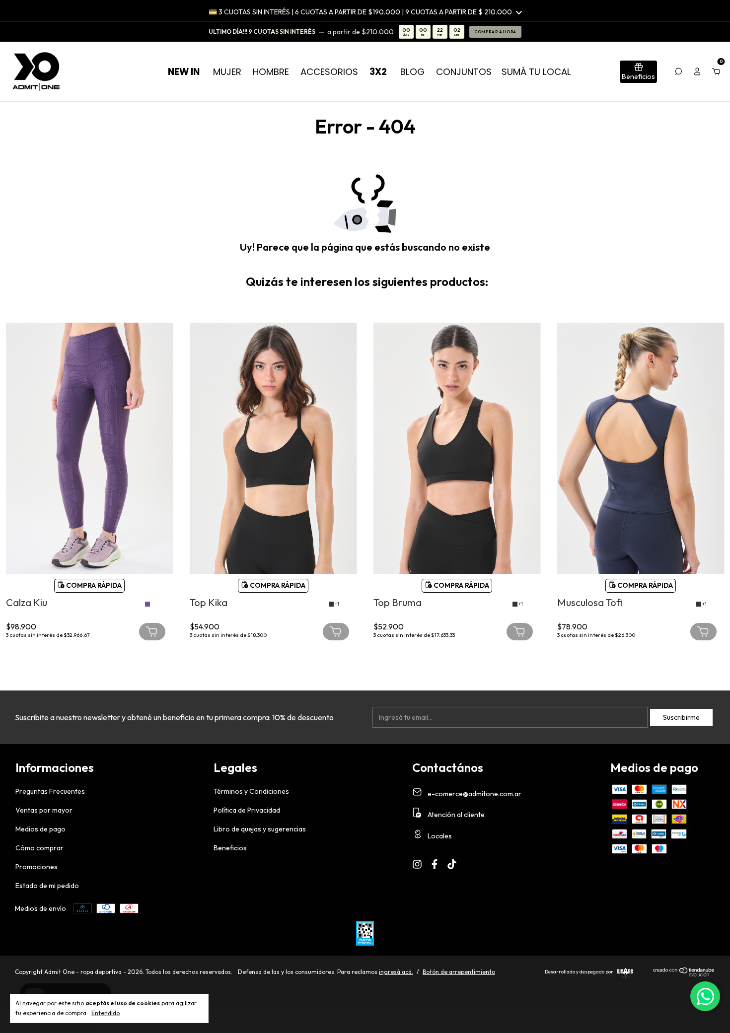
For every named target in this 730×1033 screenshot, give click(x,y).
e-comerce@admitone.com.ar (474, 793)
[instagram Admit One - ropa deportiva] (417, 864)
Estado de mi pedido (47, 885)
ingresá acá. (396, 971)
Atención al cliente (455, 814)
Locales (439, 835)
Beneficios (230, 847)
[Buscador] (678, 71)
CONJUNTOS (464, 72)
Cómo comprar (39, 847)
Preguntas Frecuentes (50, 791)
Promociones (36, 866)
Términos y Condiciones (251, 791)
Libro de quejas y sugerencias (260, 829)
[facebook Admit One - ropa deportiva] (434, 864)
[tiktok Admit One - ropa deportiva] (452, 864)
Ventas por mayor (44, 810)
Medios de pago (40, 829)
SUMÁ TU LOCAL (536, 72)
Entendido (105, 1013)
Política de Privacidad (247, 810)
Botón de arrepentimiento (459, 971)
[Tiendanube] (684, 974)
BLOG (412, 72)
